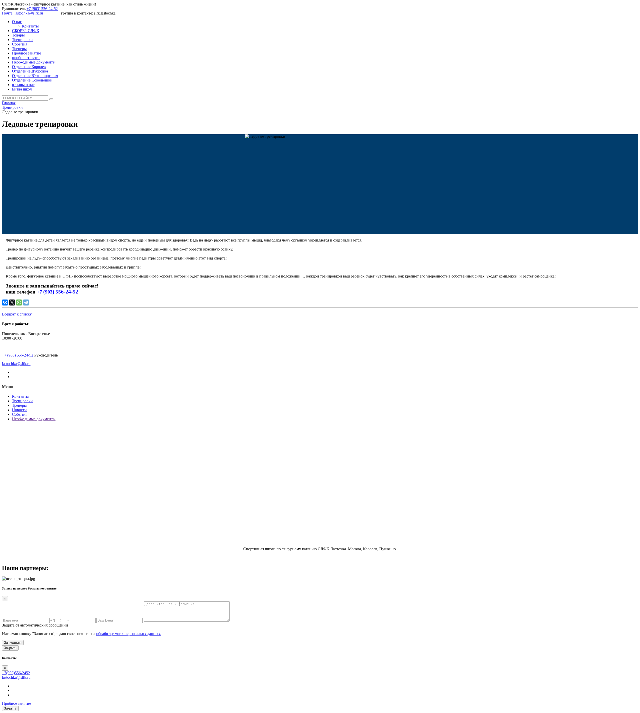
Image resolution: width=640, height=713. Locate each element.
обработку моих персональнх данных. (128, 634)
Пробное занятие (16, 703)
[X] (12, 303)
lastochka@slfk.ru (16, 364)
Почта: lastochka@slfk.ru (22, 13)
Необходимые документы (34, 419)
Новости (19, 410)
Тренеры (19, 405)
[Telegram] (26, 303)
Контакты (20, 396)
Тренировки (22, 401)
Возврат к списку (17, 314)
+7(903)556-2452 (16, 673)
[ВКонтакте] (5, 303)
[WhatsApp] (19, 303)
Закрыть (10, 648)
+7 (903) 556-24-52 (42, 8)
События (19, 414)
